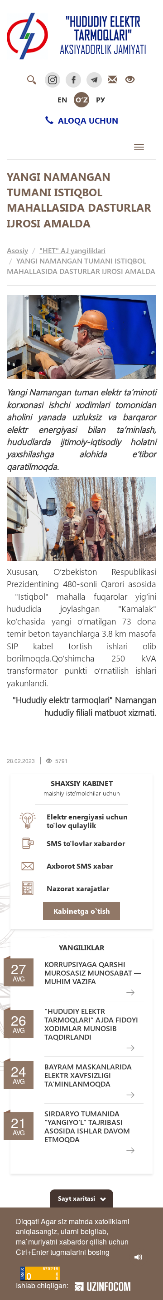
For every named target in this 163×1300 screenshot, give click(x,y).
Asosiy (17, 250)
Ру (100, 99)
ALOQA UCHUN (87, 120)
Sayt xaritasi (76, 1198)
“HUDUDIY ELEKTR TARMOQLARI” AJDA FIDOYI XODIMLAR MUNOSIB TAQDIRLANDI (91, 1024)
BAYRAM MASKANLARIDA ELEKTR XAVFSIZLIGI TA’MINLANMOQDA (88, 1075)
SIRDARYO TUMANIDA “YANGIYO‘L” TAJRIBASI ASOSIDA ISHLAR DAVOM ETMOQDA (87, 1126)
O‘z (82, 99)
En (62, 99)
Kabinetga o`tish (81, 911)
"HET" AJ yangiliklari (72, 250)
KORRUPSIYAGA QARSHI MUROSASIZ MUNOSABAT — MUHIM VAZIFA (92, 973)
